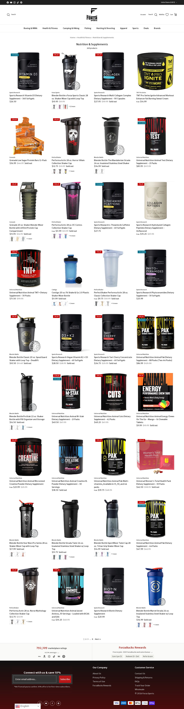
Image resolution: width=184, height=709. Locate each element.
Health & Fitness (50, 28)
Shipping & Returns (143, 677)
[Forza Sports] (92, 15)
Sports (135, 28)
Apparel (123, 28)
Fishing (88, 28)
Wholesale (139, 689)
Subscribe (65, 679)
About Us (97, 673)
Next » (98, 639)
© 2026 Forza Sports (144, 693)
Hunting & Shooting (105, 28)
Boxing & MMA (30, 28)
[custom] (40, 703)
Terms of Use (99, 681)
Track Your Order (142, 685)
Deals (146, 28)
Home (72, 37)
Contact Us (140, 673)
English (24, 706)
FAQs (137, 681)
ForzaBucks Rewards (102, 685)
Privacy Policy (99, 677)
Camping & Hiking (71, 28)
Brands (157, 28)
